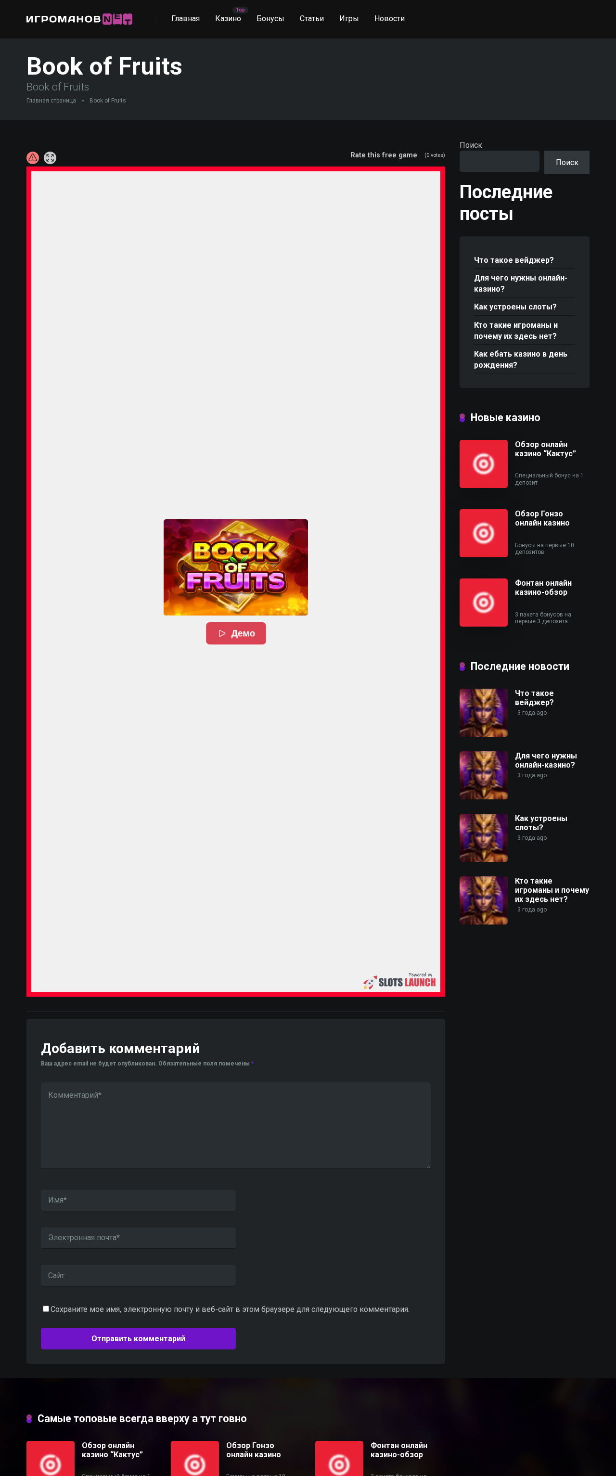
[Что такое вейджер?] (484, 734)
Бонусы (270, 18)
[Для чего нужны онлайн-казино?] (484, 796)
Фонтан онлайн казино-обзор (543, 587)
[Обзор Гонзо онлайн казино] (484, 554)
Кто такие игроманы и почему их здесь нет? (516, 331)
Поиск (471, 145)
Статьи (312, 18)
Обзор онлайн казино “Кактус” (545, 449)
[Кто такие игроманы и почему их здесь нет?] (484, 921)
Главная (185, 18)
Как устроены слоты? (515, 306)
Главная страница (51, 100)
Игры (349, 18)
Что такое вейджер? (514, 260)
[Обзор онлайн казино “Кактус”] (484, 485)
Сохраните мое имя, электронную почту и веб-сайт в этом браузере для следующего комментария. (230, 1309)
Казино (228, 18)
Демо (242, 633)
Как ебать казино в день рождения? (520, 359)
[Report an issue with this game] (32, 158)
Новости (389, 18)
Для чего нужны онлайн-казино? (520, 283)
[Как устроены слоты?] (484, 859)
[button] (236, 567)
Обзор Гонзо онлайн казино (542, 518)
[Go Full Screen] (50, 158)
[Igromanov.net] (79, 15)
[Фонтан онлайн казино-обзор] (484, 624)
